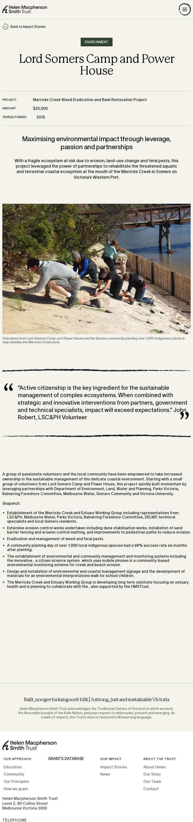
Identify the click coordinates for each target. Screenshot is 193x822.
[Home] (24, 9)
